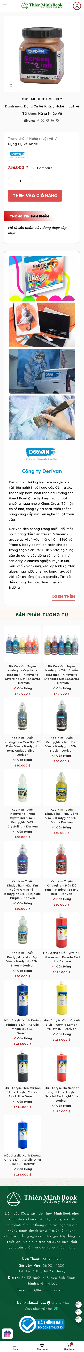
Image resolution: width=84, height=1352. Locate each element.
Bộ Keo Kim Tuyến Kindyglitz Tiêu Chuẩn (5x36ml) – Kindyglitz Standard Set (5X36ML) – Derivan (61, 674)
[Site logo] (42, 5)
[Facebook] (78, 1304)
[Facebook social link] (38, 120)
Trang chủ (16, 138)
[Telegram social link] (57, 120)
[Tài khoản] (77, 6)
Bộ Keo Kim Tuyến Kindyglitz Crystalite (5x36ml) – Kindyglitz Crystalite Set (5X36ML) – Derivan (22, 674)
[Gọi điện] (78, 1319)
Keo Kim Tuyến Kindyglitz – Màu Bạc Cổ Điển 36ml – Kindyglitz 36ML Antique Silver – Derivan (22, 746)
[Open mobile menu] (5, 6)
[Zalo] (78, 1312)
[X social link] (42, 120)
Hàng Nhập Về (50, 113)
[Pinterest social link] (47, 120)
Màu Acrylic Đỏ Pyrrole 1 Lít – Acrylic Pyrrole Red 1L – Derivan (61, 957)
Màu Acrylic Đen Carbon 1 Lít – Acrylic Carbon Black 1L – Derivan (22, 1092)
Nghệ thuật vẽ (67, 106)
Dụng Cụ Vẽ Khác (38, 106)
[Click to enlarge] (11, 85)
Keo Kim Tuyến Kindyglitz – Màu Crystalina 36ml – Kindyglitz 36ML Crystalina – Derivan (22, 818)
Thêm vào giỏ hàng (35, 195)
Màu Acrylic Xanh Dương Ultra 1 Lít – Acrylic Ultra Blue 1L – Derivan (22, 1160)
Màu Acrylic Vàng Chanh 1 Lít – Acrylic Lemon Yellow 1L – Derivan (62, 1024)
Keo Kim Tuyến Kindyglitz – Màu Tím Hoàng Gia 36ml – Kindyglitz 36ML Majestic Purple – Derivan (22, 889)
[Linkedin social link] (52, 120)
